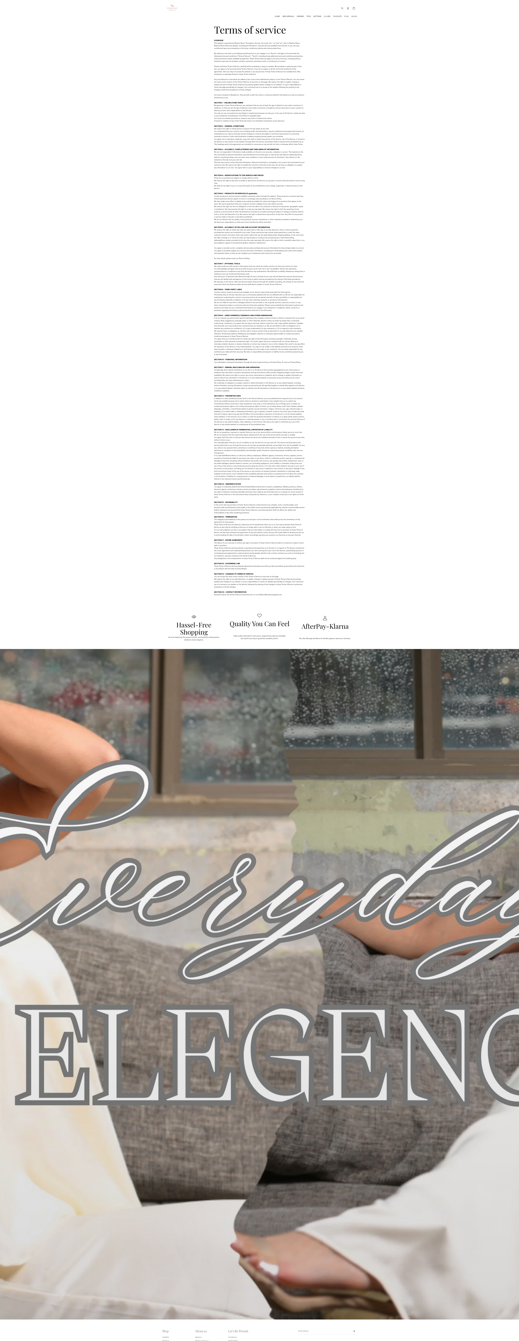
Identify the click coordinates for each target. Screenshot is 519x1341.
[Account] (348, 8)
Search (198, 1337)
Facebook (232, 1337)
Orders (165, 1337)
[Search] (342, 8)
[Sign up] (354, 1331)
